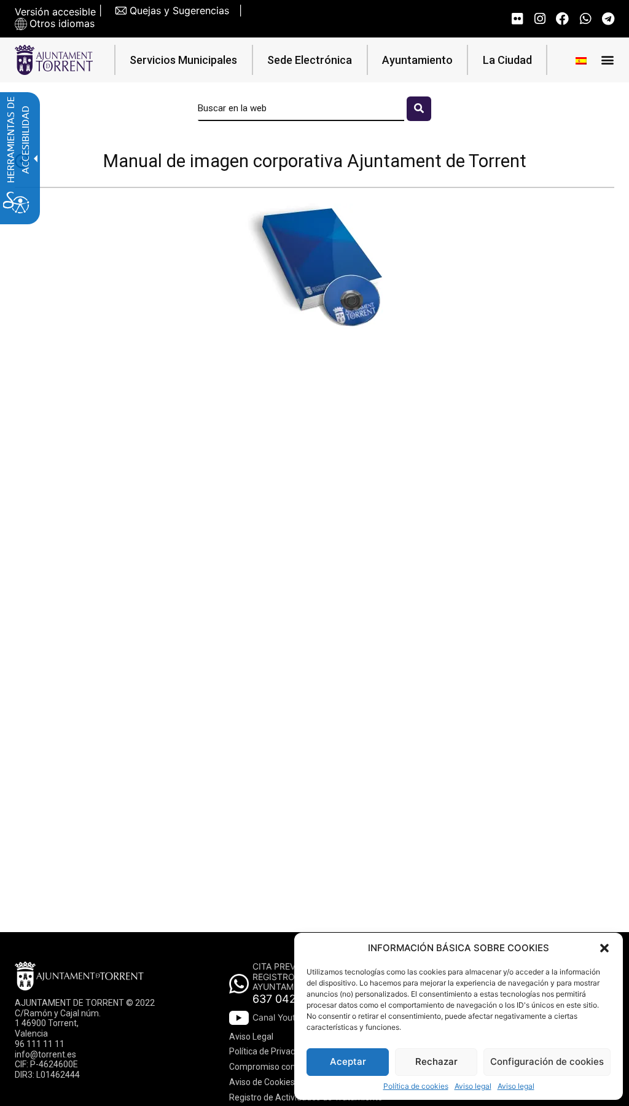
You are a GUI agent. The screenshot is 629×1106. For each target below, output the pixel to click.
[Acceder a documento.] (314, 268)
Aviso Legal (251, 1036)
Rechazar (436, 1061)
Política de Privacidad (270, 1051)
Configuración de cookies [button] (547, 1061)
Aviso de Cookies (262, 1082)
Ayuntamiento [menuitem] (417, 59)
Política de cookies (415, 1086)
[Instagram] (539, 18)
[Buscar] (419, 108)
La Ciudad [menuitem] (507, 59)
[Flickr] (516, 18)
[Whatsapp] (585, 18)
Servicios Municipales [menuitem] (183, 59)
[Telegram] (607, 18)
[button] (604, 948)
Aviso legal (473, 1086)
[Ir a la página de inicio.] (54, 60)
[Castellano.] (581, 60)
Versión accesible (55, 12)
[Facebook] (562, 18)
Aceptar (348, 1061)
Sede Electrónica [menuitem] (309, 59)
